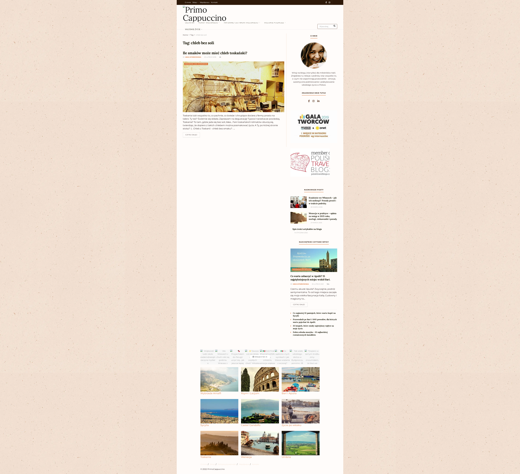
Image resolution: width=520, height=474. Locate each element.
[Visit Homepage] (206, 14)
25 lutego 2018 (210, 57)
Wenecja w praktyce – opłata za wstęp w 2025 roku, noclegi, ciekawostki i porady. (323, 216)
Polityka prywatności (227, 464)
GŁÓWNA (189, 22)
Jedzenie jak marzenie (196, 64)
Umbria (286, 457)
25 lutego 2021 (317, 284)
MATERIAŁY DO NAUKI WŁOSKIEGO (241, 22)
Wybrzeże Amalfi (210, 393)
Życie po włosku (291, 425)
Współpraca (204, 2)
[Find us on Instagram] (329, 2)
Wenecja (246, 457)
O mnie (188, 2)
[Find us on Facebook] (326, 2)
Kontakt (214, 2)
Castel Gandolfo (250, 425)
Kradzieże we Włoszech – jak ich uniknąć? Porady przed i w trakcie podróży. (323, 200)
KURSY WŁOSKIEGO (208, 22)
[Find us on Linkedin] (318, 101)
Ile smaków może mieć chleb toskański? (215, 53)
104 (327, 284)
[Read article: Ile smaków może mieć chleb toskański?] (233, 86)
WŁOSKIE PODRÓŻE (274, 22)
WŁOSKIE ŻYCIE (192, 29)
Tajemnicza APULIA (302, 269)
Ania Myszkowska (193, 57)
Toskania (205, 457)
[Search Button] (334, 26)
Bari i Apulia (289, 393)
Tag (191, 35)
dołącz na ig (260, 357)
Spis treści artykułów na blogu (307, 229)
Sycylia (204, 425)
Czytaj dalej (192, 134)
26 (220, 57)
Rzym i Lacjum (250, 393)
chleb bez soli (201, 35)
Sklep (194, 2)
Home (185, 35)
